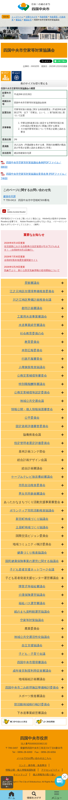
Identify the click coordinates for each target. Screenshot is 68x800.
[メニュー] (56, 795)
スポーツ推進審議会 (32, 696)
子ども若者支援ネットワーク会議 (32, 569)
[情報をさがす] (34, 795)
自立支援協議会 (32, 645)
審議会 (19, 20)
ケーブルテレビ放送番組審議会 (32, 476)
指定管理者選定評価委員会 (32, 443)
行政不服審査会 (32, 358)
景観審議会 (32, 283)
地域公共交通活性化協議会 (32, 637)
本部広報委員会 (32, 350)
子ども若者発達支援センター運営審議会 (32, 578)
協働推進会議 (32, 434)
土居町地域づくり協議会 (32, 527)
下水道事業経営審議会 (32, 713)
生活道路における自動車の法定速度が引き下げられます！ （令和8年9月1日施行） (32, 248)
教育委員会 (32, 342)
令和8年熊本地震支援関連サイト (21, 260)
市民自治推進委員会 (32, 485)
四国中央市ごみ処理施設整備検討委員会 (32, 687)
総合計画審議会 (32, 468)
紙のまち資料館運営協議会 (32, 611)
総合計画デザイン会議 (32, 460)
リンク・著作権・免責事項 (33, 765)
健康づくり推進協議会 (32, 552)
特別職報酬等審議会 (32, 384)
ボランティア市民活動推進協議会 (32, 510)
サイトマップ (20, 774)
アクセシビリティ (50, 770)
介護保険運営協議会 (32, 594)
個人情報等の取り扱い (44, 774)
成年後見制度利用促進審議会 (32, 670)
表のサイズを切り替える (34, 83)
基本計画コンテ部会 (32, 451)
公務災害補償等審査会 (32, 375)
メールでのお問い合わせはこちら (34, 758)
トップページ (17, 17)
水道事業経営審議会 (32, 325)
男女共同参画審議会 (32, 493)
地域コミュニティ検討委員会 (32, 544)
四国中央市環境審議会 (32, 662)
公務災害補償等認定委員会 (32, 392)
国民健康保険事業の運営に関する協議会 (32, 561)
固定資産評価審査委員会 (32, 426)
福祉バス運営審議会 (32, 603)
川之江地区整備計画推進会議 (32, 299)
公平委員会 (32, 417)
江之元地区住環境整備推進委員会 (32, 291)
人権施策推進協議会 (32, 367)
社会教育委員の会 (32, 333)
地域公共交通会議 (32, 401)
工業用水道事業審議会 (32, 316)
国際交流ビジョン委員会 (32, 535)
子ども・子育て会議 (32, 654)
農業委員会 (32, 628)
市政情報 (44, 17)
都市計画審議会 (32, 308)
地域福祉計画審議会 (32, 679)
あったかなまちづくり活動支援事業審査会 (32, 502)
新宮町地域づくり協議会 (32, 519)
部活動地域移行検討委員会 (32, 704)
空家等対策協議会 (32, 620)
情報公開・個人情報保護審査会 (32, 409)
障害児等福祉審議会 (32, 586)
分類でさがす (31, 17)
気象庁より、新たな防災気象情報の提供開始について (32, 270)
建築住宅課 (9, 196)
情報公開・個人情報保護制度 (21, 770)
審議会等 (28, 20)
